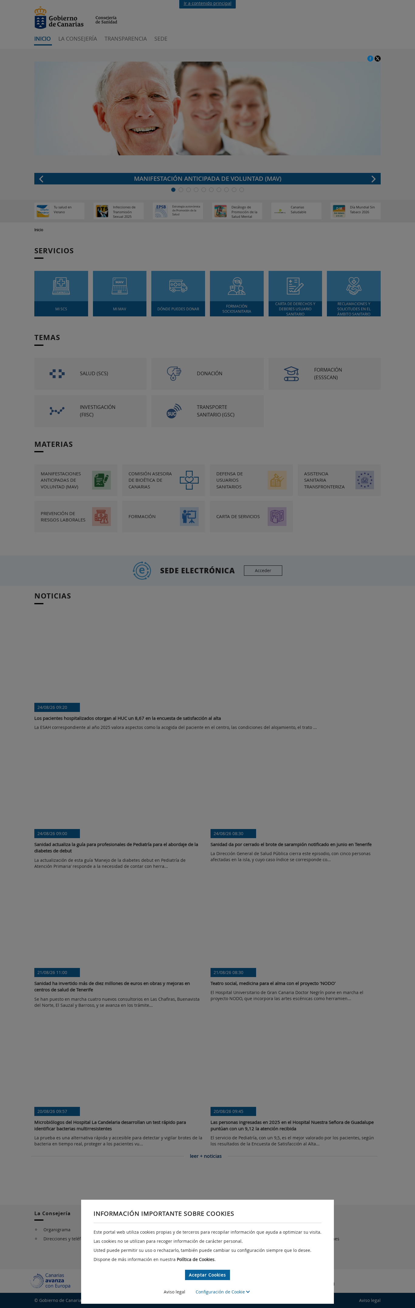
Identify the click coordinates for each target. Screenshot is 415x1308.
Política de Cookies (195, 1259)
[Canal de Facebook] (371, 58)
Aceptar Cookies (207, 1275)
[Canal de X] (378, 58)
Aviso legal (174, 1292)
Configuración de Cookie (221, 1292)
